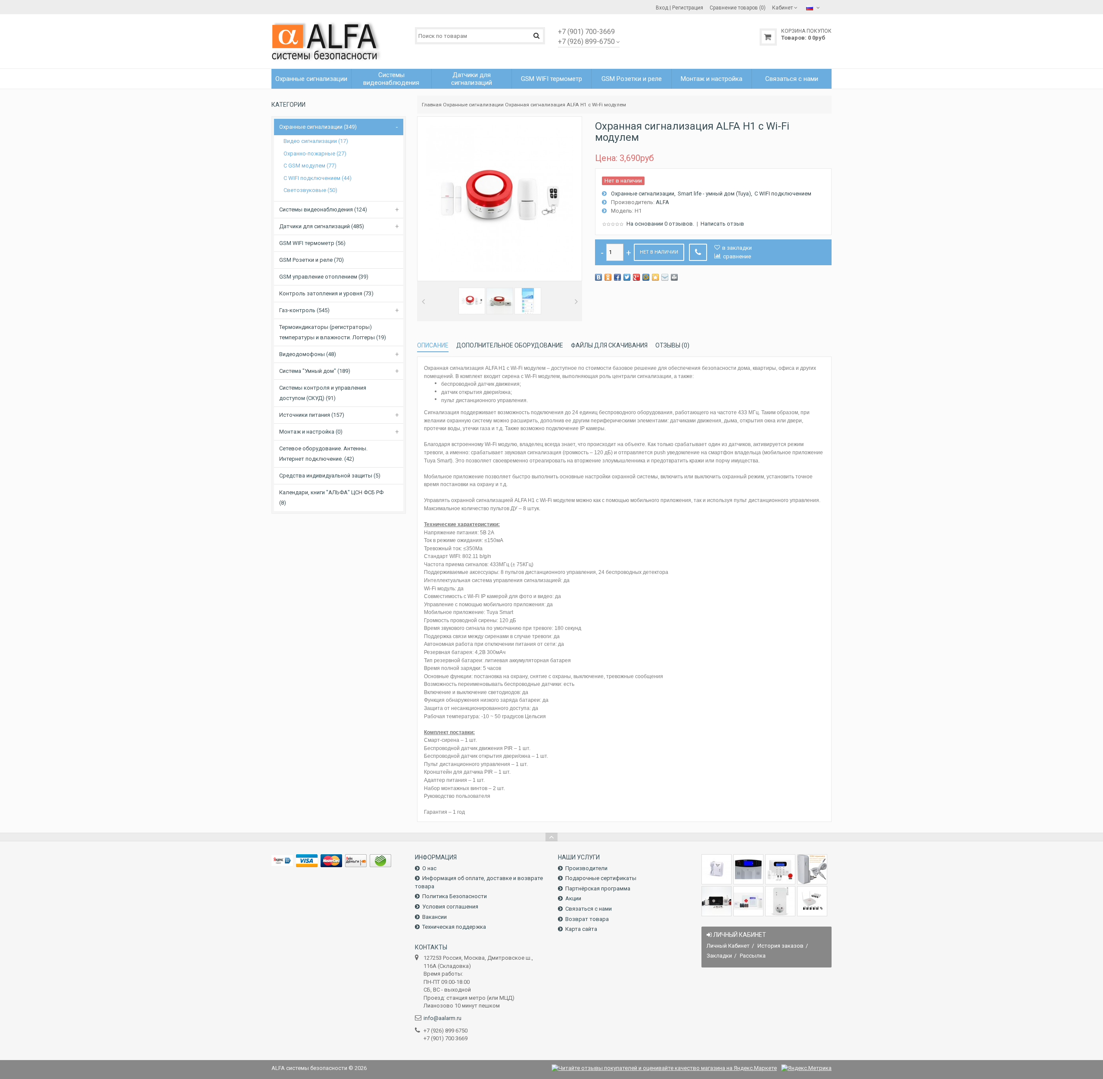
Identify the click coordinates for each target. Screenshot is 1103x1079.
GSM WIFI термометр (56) (312, 243)
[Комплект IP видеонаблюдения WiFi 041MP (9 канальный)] (812, 901)
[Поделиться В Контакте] (598, 277)
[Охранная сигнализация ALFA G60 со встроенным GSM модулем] (748, 901)
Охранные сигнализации (473, 105)
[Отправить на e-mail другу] (664, 277)
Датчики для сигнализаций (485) (321, 226)
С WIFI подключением (782, 193)
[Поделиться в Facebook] (617, 277)
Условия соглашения (450, 906)
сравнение (737, 256)
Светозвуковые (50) (310, 190)
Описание (433, 345)
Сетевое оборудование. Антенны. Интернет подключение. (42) (323, 453)
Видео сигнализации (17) (316, 141)
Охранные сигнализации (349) (318, 127)
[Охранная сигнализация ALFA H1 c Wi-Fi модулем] (471, 301)
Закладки (719, 955)
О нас (429, 868)
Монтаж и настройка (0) (311, 431)
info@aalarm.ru (442, 1018)
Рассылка (753, 955)
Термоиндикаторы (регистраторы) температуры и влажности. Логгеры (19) (332, 332)
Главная (432, 105)
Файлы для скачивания (609, 345)
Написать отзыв (722, 223)
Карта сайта (581, 929)
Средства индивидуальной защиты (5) (329, 475)
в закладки (737, 248)
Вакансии (434, 917)
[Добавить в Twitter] (626, 277)
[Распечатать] (674, 277)
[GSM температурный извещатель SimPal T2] (812, 869)
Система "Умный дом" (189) (314, 371)
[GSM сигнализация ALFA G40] (780, 869)
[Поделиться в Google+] (636, 277)
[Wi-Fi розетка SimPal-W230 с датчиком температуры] (780, 901)
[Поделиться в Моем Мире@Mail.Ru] (645, 277)
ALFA (662, 202)
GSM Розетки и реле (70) (311, 260)
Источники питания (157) (311, 415)
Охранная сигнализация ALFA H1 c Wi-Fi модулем (565, 105)
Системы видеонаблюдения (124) (323, 209)
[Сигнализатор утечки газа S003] (716, 869)
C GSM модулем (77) (310, 165)
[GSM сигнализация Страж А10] (716, 901)
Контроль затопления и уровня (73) (326, 293)
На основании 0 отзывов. (660, 223)
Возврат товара (587, 919)
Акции (573, 898)
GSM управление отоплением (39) (323, 276)
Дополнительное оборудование (509, 345)
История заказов (780, 946)
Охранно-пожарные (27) (315, 153)
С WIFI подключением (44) (318, 178)
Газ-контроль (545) (304, 310)
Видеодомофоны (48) (307, 354)
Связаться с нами (588, 908)
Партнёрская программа (597, 888)
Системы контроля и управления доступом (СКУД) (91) (322, 392)
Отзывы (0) (672, 345)
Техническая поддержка (454, 927)
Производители (586, 868)
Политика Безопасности (454, 896)
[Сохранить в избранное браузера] (655, 277)
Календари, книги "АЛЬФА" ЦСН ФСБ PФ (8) (331, 497)
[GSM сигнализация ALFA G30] (748, 869)
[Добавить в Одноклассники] (607, 277)
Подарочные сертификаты (600, 878)
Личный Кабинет (728, 946)
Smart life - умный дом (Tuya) (714, 193)
